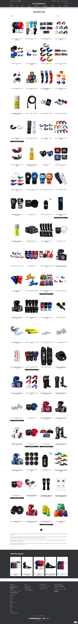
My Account (11, 607)
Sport (22, 6)
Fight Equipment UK (39, 3)
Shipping (11, 596)
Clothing (52, 6)
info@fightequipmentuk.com (14, 592)
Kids (59, 6)
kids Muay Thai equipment (21, 533)
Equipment (45, 6)
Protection (37, 6)
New (17, 6)
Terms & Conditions (12, 602)
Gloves (29, 6)
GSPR (11, 603)
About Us (11, 599)
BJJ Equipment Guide (28, 586)
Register (11, 606)
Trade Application (12, 611)
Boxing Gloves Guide (27, 587)
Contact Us (11, 598)
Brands (11, 6)
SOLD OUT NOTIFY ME (17, 141)
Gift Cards (66, 6)
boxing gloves (24, 543)
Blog (10, 610)
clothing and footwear (33, 543)
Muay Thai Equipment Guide (28, 590)
